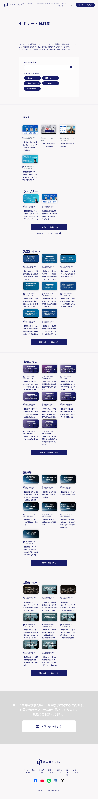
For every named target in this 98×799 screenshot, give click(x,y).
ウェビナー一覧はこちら (49, 227)
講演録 (64, 3)
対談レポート (62, 6)
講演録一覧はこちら (49, 563)
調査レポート (49, 3)
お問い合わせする (51, 726)
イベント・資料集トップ (29, 3)
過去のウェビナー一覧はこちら (47, 233)
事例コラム (57, 3)
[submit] (71, 67)
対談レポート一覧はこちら (49, 673)
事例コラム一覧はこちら (49, 452)
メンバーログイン (87, 5)
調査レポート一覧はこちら (49, 342)
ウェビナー (40, 3)
